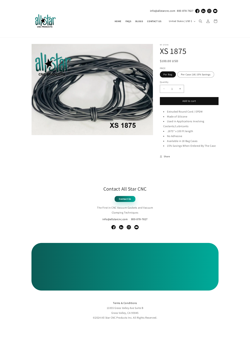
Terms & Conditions (125, 303)
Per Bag (167, 74)
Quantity (164, 82)
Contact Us (125, 198)
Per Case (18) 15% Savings (196, 74)
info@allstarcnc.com (162, 11)
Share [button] (167, 156)
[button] (200, 21)
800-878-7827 (185, 11)
